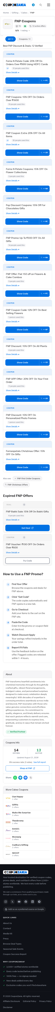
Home (6, 13)
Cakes (24, 13)
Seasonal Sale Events (13, 949)
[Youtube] (19, 901)
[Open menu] (48, 5)
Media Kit (7, 933)
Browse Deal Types (12, 944)
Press (6, 938)
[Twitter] (12, 901)
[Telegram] (39, 901)
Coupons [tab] (24, 39)
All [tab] (10, 39)
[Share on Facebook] (26, 778)
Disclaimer (8, 1007)
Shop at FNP (26, 768)
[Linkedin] (32, 901)
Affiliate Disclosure (11, 1001)
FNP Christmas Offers (18, 485)
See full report (39, 762)
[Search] (40, 5)
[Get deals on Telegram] (33, 5)
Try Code (27, 561)
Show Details (12, 72)
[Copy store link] (31, 778)
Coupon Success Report (14, 954)
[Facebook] (25, 901)
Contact (7, 928)
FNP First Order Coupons (28, 478)
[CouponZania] (27, 872)
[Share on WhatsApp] (15, 778)
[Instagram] (5, 901)
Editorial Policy (29, 1001)
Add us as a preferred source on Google (26, 909)
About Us (7, 923)
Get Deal (26, 528)
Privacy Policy (45, 1001)
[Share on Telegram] (20, 778)
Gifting (15, 13)
